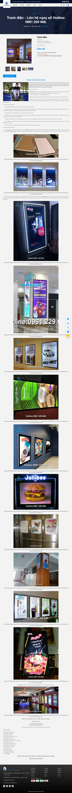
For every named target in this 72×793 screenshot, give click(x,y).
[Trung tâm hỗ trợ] (68, 335)
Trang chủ (15, 4)
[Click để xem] (19, 51)
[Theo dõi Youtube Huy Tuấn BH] (66, 1)
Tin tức (34, 4)
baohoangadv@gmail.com (19, 1)
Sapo (43, 791)
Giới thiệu (22, 4)
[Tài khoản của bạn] (64, 4)
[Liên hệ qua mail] (68, 323)
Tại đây (45, 54)
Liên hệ (40, 4)
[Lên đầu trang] (68, 331)
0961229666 (38, 1)
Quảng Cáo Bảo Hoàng (11, 131)
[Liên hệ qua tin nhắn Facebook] (68, 319)
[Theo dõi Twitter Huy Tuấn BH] (68, 1)
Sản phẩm (28, 4)
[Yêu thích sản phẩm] (66, 4)
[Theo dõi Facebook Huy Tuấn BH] (64, 1)
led (46, 197)
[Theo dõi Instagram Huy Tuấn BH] (63, 1)
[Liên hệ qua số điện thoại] (68, 327)
